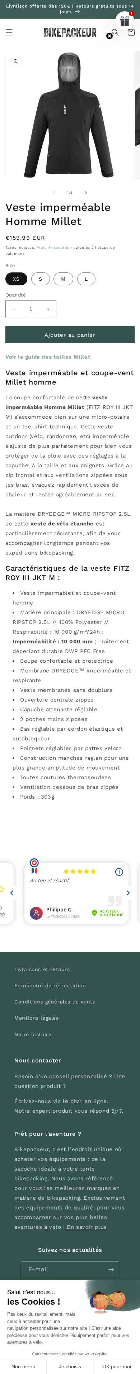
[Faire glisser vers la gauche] (54, 192)
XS (16, 279)
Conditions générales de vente (54, 1002)
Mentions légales (36, 1018)
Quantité (15, 295)
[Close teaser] (109, 36)
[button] (9, 32)
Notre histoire (32, 1034)
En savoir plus (87, 1227)
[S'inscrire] (111, 1269)
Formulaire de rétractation (50, 985)
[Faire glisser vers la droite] (86, 192)
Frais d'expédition (54, 247)
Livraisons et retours (42, 969)
